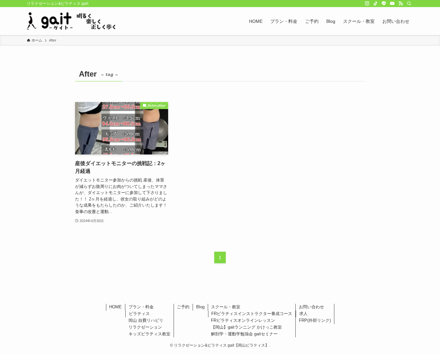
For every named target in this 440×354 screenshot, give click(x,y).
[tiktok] (375, 3)
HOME (115, 306)
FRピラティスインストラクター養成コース (251, 313)
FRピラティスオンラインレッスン (243, 320)
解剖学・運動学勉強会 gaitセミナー (244, 333)
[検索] (409, 3)
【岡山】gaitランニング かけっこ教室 (246, 327)
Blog (200, 306)
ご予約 (183, 306)
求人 (303, 313)
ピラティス (139, 313)
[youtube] (392, 3)
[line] (384, 3)
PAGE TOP (423, 337)
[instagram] (367, 3)
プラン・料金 (141, 306)
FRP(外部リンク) (315, 320)
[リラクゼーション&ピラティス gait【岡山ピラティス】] (71, 21)
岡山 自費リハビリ (146, 320)
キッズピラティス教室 (149, 333)
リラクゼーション (145, 327)
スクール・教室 (225, 306)
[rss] (401, 3)
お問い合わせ (311, 306)
